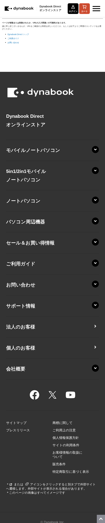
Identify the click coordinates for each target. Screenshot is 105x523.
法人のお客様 (20, 327)
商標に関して (62, 423)
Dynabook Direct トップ (18, 34)
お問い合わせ (13, 42)
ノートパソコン (23, 201)
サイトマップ (16, 423)
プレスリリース (18, 430)
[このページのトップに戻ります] (101, 519)
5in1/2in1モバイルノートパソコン (26, 175)
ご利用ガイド (13, 38)
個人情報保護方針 (65, 438)
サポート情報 (20, 306)
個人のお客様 (20, 348)
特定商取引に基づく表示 (70, 471)
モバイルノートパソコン (33, 150)
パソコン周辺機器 (25, 221)
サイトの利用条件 (65, 445)
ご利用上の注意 (64, 430)
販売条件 (59, 464)
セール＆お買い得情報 (30, 243)
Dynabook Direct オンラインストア (50, 8)
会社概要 (15, 369)
